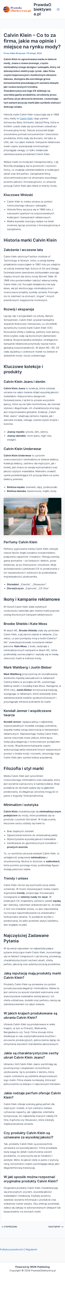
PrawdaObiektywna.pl (42, 9)
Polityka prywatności (12, 1249)
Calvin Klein (26, 118)
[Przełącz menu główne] (58, 9)
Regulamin (31, 1249)
